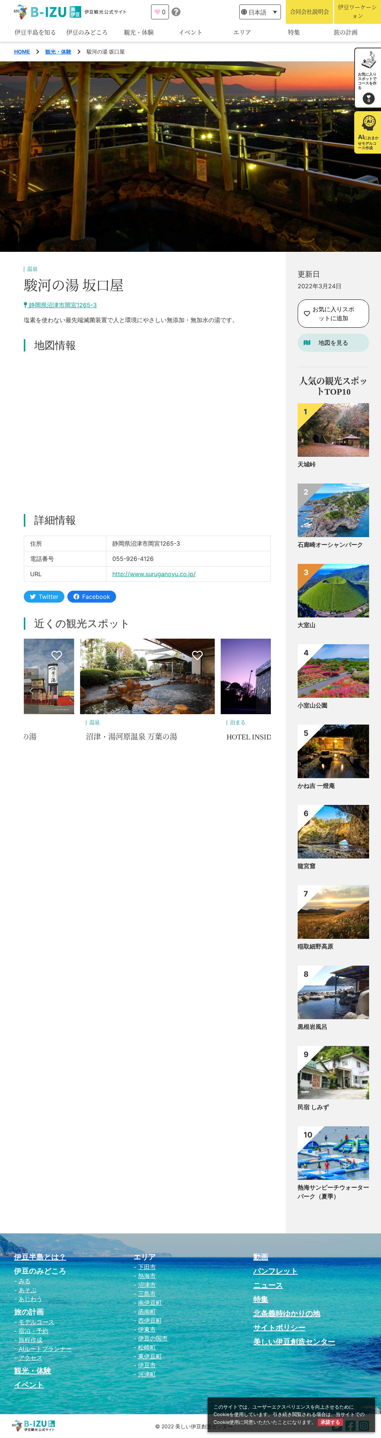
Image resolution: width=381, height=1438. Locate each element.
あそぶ (27, 1290)
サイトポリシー (279, 1327)
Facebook (96, 596)
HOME (22, 51)
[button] (31, 690)
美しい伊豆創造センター (294, 1341)
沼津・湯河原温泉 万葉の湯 (131, 737)
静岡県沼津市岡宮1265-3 (62, 305)
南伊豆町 (150, 1302)
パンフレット (275, 1271)
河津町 (147, 1374)
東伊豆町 (150, 1356)
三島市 (147, 1293)
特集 (294, 32)
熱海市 (147, 1276)
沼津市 (147, 1284)
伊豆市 (147, 1365)
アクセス (30, 1357)
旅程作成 (30, 1340)
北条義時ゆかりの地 (286, 1313)
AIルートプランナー (45, 1348)
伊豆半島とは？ (40, 1256)
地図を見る (333, 342)
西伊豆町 (150, 1320)
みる (25, 1281)
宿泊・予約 (33, 1331)
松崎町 (147, 1347)
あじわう (30, 1299)
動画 (260, 1256)
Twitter (48, 596)
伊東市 (147, 1329)
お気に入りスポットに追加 (333, 313)
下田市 (147, 1267)
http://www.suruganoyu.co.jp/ (154, 574)
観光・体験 (139, 32)
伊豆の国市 (153, 1338)
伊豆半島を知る (35, 32)
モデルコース (36, 1322)
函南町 (147, 1311)
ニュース (268, 1285)
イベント (190, 32)
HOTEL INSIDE (251, 737)
